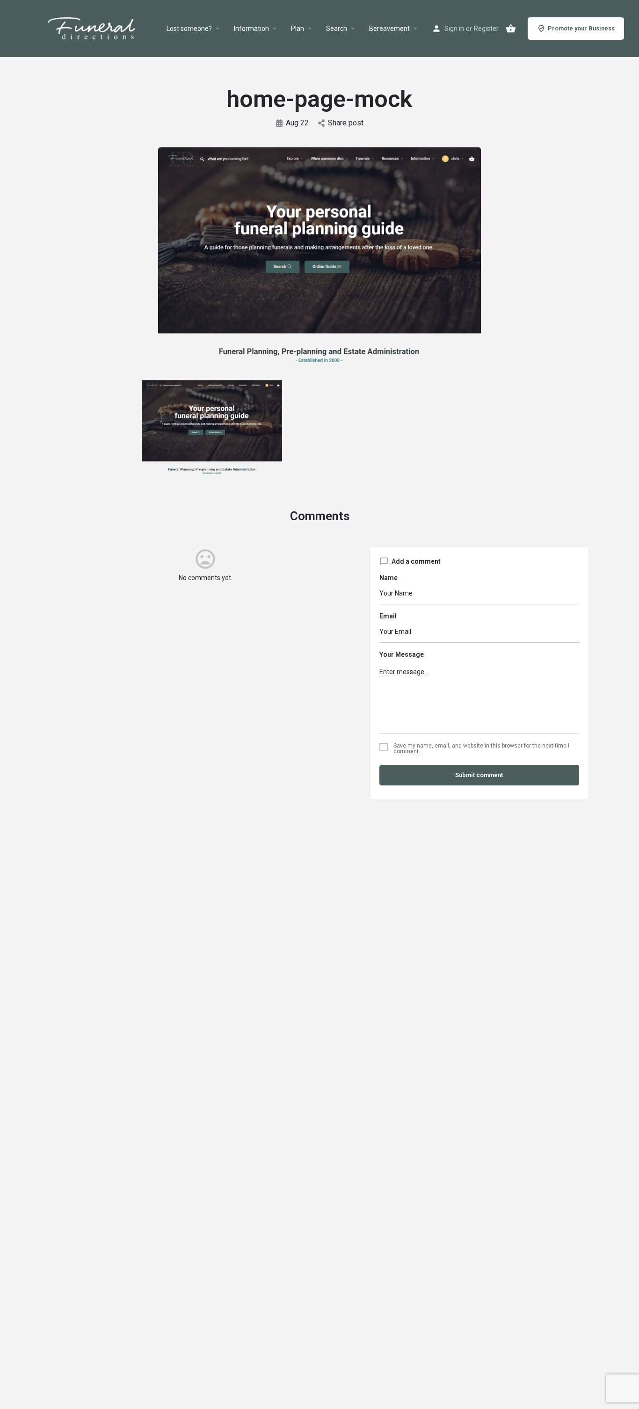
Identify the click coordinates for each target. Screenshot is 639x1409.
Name (388, 577)
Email (388, 616)
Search (336, 28)
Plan (297, 28)
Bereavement (389, 28)
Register (486, 28)
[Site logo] (103, 28)
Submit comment (479, 774)
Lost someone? (189, 28)
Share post (345, 122)
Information (251, 28)
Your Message (401, 654)
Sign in (454, 28)
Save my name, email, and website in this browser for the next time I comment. (481, 748)
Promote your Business (581, 28)
